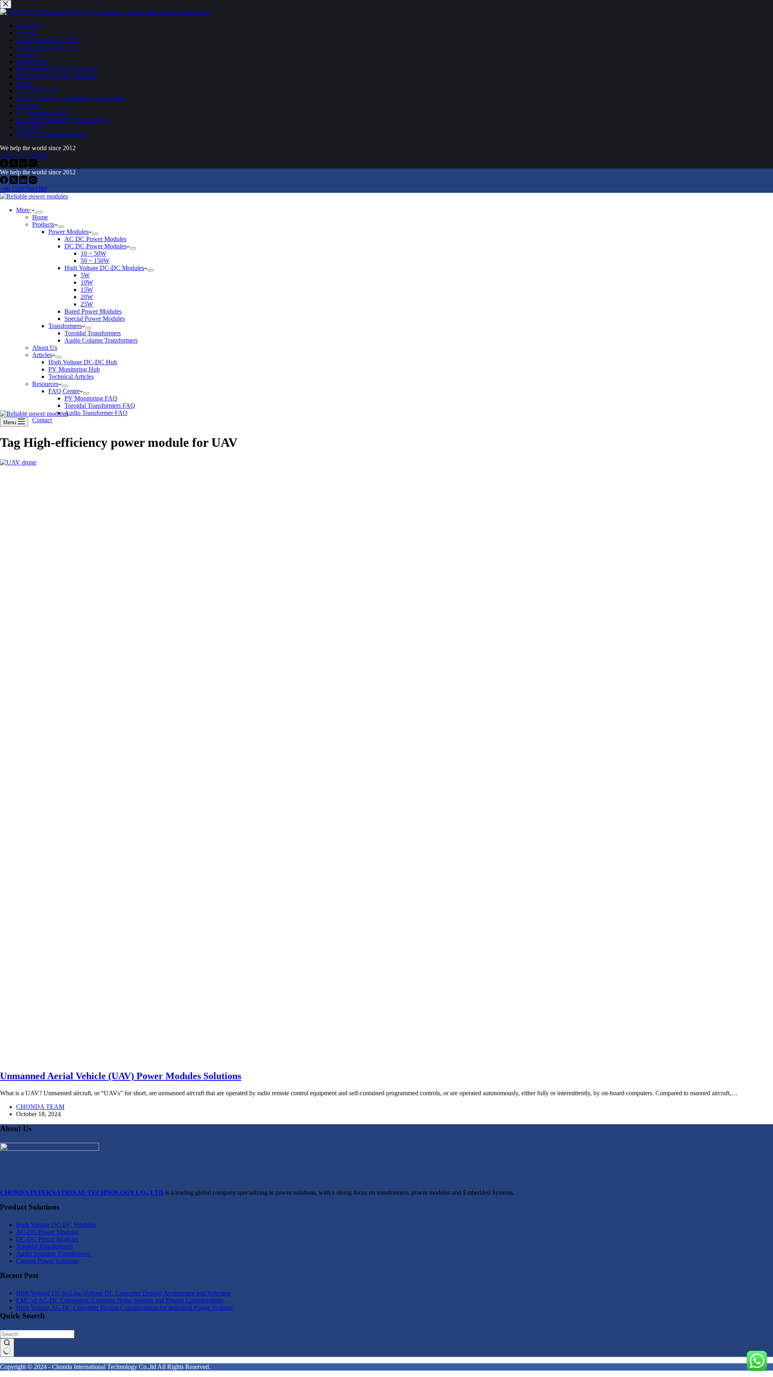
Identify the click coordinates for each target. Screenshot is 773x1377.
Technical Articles (71, 376)
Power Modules (68, 231)
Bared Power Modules (93, 311)
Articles (42, 354)
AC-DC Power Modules (47, 1231)
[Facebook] (5, 181)
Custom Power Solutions (47, 1260)
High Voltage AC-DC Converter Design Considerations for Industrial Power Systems (124, 1307)
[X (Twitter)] (14, 181)
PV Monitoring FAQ (91, 398)
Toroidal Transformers (92, 333)
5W (85, 275)
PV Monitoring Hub (74, 369)
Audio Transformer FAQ (96, 412)
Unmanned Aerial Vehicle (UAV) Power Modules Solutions (120, 1076)
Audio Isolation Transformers (53, 1253)
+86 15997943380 (23, 189)
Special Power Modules (94, 318)
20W (87, 296)
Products (43, 224)
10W (87, 282)
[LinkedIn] (24, 181)
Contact (42, 420)
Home (40, 217)
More (23, 209)
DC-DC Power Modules (47, 1239)
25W (87, 304)
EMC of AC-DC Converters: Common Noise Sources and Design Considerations (119, 1300)
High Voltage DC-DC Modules (104, 267)
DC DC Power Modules (95, 246)
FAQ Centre (64, 391)
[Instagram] (33, 181)
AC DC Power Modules (95, 238)
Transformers (65, 325)
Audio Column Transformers (101, 340)
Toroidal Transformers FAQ (99, 405)
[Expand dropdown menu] (39, 212)
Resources (45, 383)
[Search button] (7, 1347)
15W (87, 289)
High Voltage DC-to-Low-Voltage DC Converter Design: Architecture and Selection (123, 1293)
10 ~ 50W (93, 253)
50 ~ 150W (95, 260)
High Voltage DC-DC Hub (82, 362)
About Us (44, 347)
